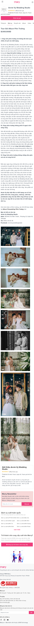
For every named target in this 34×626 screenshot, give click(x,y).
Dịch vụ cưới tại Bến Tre (7, 523)
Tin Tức (25, 593)
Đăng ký (27, 504)
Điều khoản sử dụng (21, 600)
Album (24, 23)
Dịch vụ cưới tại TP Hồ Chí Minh (9, 517)
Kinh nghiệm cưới (18, 593)
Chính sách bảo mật (15, 598)
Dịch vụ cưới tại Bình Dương (24, 523)
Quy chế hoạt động (4, 598)
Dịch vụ (10, 23)
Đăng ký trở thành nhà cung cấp (18, 544)
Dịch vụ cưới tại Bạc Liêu (23, 517)
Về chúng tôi (3, 593)
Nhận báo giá (17, 18)
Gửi (31, 612)
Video (29, 23)
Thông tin (3, 23)
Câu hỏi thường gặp (5, 602)
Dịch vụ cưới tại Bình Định (7, 526)
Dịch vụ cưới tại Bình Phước (23, 526)
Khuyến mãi (17, 23)
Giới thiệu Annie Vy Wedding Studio (14, 468)
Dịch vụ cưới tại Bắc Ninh (23, 520)
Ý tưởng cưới (10, 593)
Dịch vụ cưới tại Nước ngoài (8, 520)
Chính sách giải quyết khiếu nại (7, 600)
